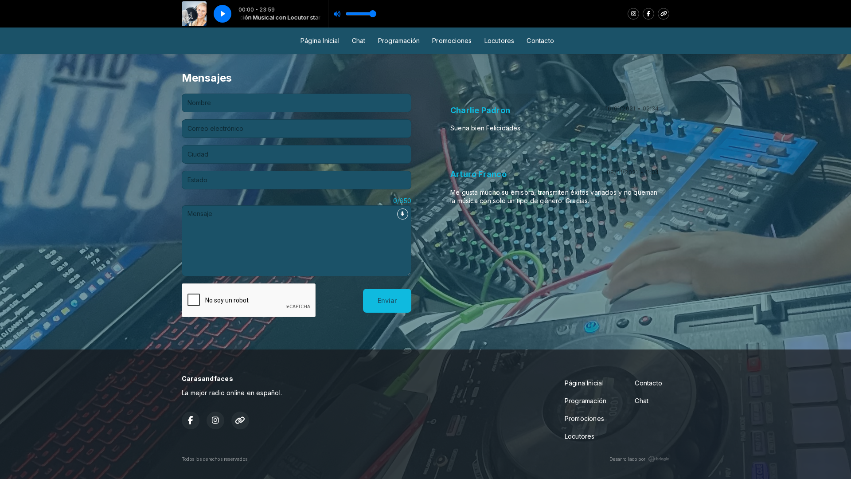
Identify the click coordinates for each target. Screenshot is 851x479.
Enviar (387, 300)
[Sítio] (663, 14)
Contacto (540, 40)
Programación (399, 40)
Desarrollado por (627, 459)
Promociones (452, 40)
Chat (359, 40)
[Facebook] (648, 14)
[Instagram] (633, 14)
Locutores (499, 40)
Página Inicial (320, 40)
